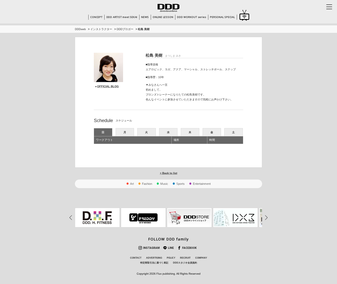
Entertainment (202, 183)
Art (132, 183)
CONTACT (135, 257)
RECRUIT (185, 257)
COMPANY (201, 257)
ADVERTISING (154, 257)
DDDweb (80, 29)
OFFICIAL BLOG (108, 86)
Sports (180, 183)
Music (164, 183)
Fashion (147, 183)
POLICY (171, 257)
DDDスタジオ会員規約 (185, 262)
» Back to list (168, 173)
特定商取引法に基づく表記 (154, 262)
